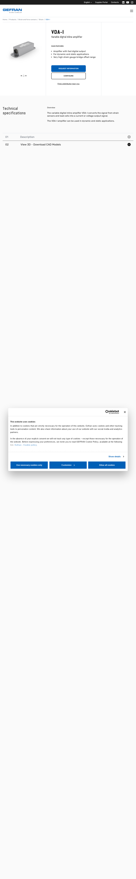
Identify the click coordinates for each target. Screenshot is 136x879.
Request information (68, 69)
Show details (115, 456)
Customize (66, 465)
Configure (68, 76)
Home (5, 19)
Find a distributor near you (68, 84)
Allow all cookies (107, 465)
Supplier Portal (101, 2)
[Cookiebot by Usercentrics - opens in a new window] (107, 412)
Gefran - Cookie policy (26, 445)
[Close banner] (125, 412)
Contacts (115, 2)
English (87, 2)
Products (12, 19)
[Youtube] (127, 2)
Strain (41, 19)
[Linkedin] (122, 2)
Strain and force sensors (27, 19)
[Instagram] (131, 2)
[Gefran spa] (12, 11)
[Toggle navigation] (131, 10)
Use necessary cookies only (29, 465)
